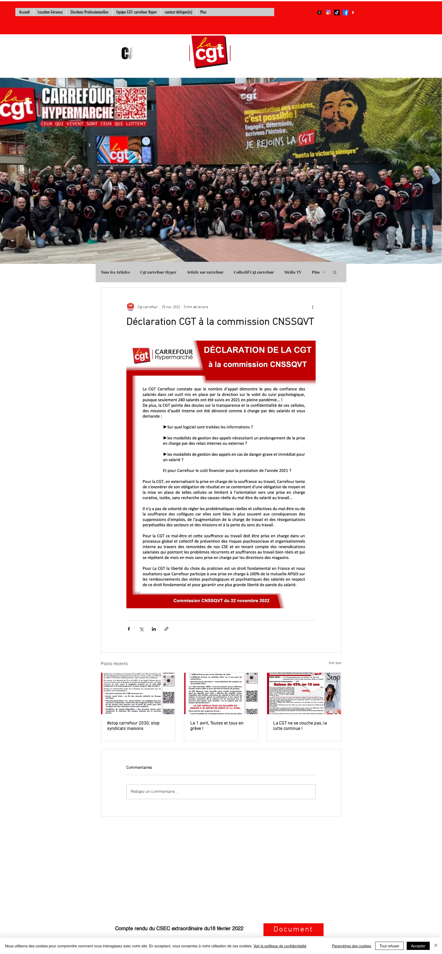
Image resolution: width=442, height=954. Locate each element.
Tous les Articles (115, 272)
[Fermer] (436, 946)
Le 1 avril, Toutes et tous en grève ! (217, 726)
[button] (334, 272)
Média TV (293, 272)
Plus (316, 272)
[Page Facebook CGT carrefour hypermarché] (345, 12)
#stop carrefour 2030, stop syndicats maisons (133, 726)
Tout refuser (389, 945)
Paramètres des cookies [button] (351, 945)
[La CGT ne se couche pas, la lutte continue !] (304, 693)
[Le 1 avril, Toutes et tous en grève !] (221, 693)
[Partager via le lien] (166, 628)
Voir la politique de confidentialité (279, 945)
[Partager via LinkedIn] (153, 628)
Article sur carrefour (205, 272)
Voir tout (335, 663)
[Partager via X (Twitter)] (141, 628)
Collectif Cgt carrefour (254, 272)
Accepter (418, 945)
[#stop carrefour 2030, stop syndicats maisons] (138, 693)
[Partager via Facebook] (128, 628)
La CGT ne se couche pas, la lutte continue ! (300, 726)
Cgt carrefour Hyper (158, 272)
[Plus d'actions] (313, 307)
